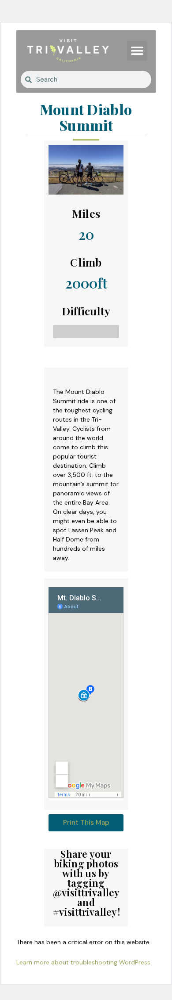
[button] (137, 51)
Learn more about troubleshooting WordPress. (84, 962)
